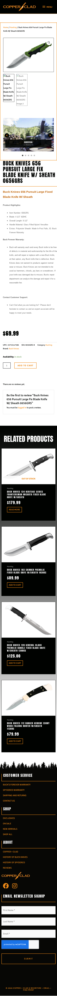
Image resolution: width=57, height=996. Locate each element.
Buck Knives (14, 348)
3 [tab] (28, 155)
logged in (22, 407)
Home (5, 27)
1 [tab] (22, 155)
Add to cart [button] (15, 585)
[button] (49, 42)
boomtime (36, 988)
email (47, 988)
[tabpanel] (28, 135)
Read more (14, 509)
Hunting (13, 27)
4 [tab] (31, 155)
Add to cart (25, 365)
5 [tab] (34, 155)
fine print (28, 990)
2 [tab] (25, 155)
